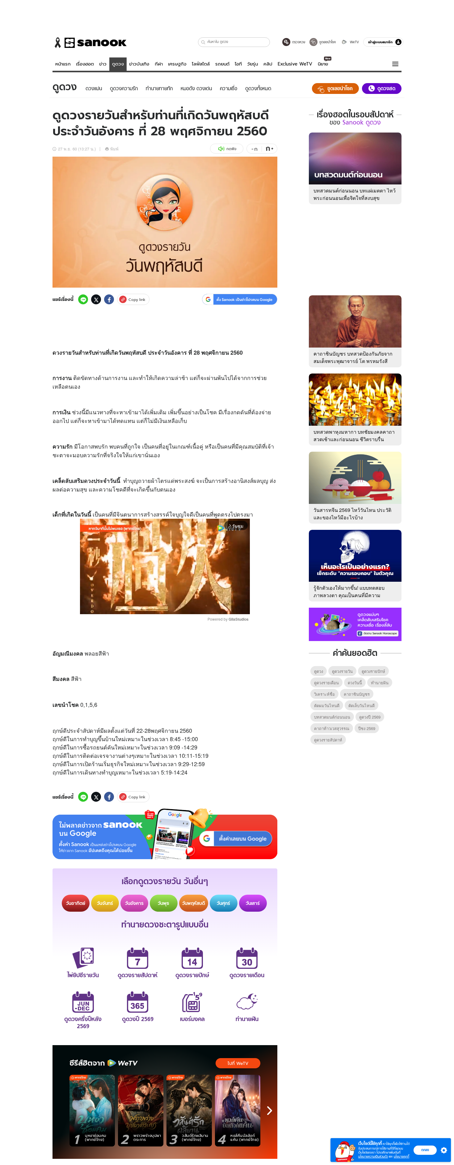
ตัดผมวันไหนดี (326, 705)
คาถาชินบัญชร (357, 694)
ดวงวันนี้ (355, 683)
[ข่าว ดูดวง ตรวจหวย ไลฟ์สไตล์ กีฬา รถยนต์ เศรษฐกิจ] (90, 42)
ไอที (238, 64)
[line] (83, 299)
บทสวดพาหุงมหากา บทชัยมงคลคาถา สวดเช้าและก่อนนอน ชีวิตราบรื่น (354, 435)
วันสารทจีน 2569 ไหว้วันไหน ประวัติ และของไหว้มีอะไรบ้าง (352, 513)
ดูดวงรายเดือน (326, 683)
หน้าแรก (63, 64)
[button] (203, 42)
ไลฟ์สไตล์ (201, 64)
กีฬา (159, 64)
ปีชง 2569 (366, 728)
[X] (96, 299)
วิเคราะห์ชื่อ (324, 694)
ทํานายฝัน (380, 683)
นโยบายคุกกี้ (401, 1156)
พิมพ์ (114, 149)
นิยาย (323, 64)
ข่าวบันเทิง (139, 64)
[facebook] (109, 299)
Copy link (136, 299)
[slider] (139, 606)
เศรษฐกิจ (177, 64)
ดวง (57, 352)
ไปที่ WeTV (238, 1063)
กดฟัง (231, 148)
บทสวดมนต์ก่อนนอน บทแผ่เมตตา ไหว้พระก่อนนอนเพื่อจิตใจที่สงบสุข (354, 194)
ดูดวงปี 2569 (369, 717)
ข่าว (103, 64)
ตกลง (425, 1150)
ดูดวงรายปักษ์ (373, 671)
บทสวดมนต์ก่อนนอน (332, 717)
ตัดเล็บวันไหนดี (361, 705)
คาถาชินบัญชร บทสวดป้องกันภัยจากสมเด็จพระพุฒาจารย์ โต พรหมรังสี (353, 357)
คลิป (267, 64)
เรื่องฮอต (85, 64)
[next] (269, 1110)
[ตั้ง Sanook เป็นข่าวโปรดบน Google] (165, 833)
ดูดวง (118, 64)
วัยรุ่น (252, 64)
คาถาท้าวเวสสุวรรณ (331, 728)
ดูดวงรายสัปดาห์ (328, 740)
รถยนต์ (222, 64)
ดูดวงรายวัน (342, 671)
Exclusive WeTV (295, 64)
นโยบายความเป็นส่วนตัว (373, 1156)
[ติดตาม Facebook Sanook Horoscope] (355, 624)
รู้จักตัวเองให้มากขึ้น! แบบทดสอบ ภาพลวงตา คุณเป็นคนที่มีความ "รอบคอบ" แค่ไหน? (349, 595)
